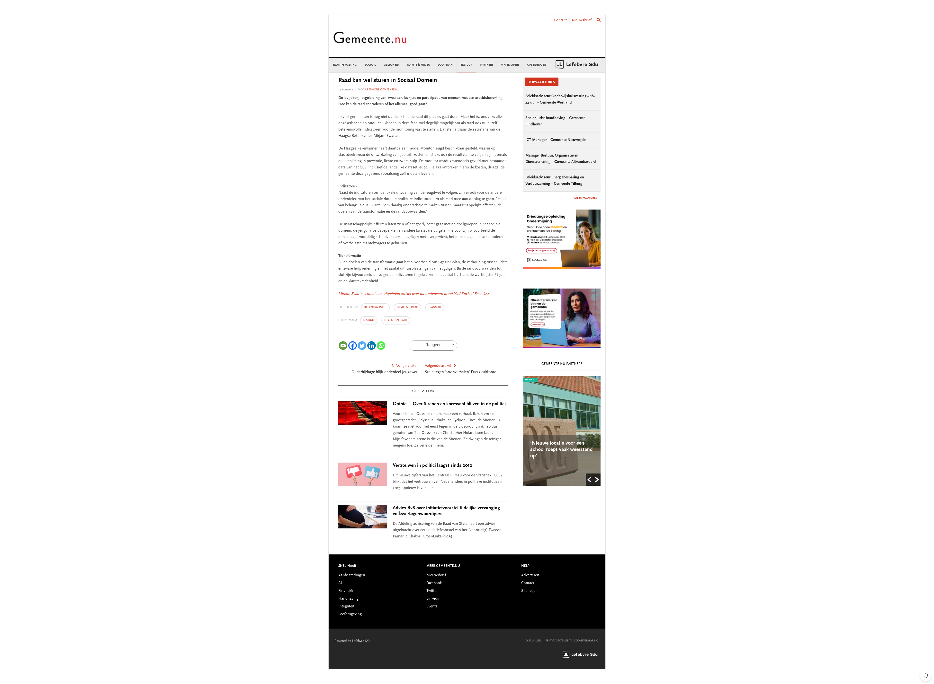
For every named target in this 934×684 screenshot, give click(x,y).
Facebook (434, 583)
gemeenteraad (407, 307)
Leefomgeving (350, 614)
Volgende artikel (438, 366)
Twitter (432, 591)
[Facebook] (352, 345)
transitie (434, 307)
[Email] (343, 345)
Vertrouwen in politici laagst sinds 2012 (432, 465)
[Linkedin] (371, 345)
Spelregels (529, 591)
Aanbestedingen (351, 575)
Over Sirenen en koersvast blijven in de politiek (450, 404)
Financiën (346, 591)
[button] (589, 480)
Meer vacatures (585, 197)
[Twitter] (362, 345)
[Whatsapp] (381, 345)
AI (340, 583)
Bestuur (369, 320)
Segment (547, 380)
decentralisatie (375, 307)
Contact (560, 20)
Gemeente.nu (369, 41)
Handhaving (348, 599)
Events (431, 606)
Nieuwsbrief (582, 20)
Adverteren (530, 575)
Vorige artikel (406, 366)
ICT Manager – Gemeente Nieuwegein (555, 140)
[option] (579, 431)
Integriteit (346, 606)
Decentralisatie (395, 320)
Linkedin (433, 599)
